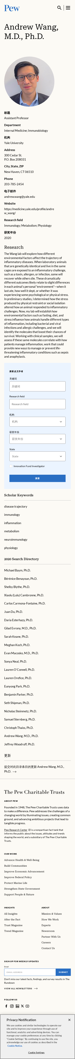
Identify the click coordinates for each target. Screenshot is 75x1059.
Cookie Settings (36, 1052)
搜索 (37, 478)
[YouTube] (27, 1006)
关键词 (13, 378)
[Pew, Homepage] (12, 7)
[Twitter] (22, 1006)
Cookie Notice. (15, 1045)
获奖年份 (14, 432)
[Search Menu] (59, 8)
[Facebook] (6, 1006)
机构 (11, 414)
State (12, 449)
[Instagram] (12, 1006)
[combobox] (12, 422)
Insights (9, 907)
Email (6, 967)
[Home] (34, 792)
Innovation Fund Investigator (29, 466)
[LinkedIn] (17, 1006)
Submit (63, 972)
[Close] (69, 1020)
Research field (17, 396)
